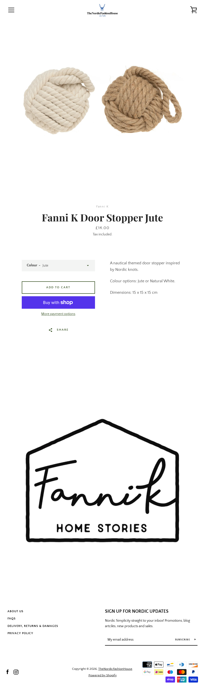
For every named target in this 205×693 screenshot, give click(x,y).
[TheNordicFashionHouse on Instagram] (16, 672)
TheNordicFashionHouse (115, 669)
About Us (16, 611)
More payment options (58, 314)
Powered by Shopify (102, 675)
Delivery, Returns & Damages (33, 626)
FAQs (12, 618)
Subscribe (183, 639)
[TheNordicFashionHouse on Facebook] (7, 672)
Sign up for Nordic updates (136, 611)
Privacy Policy (20, 633)
